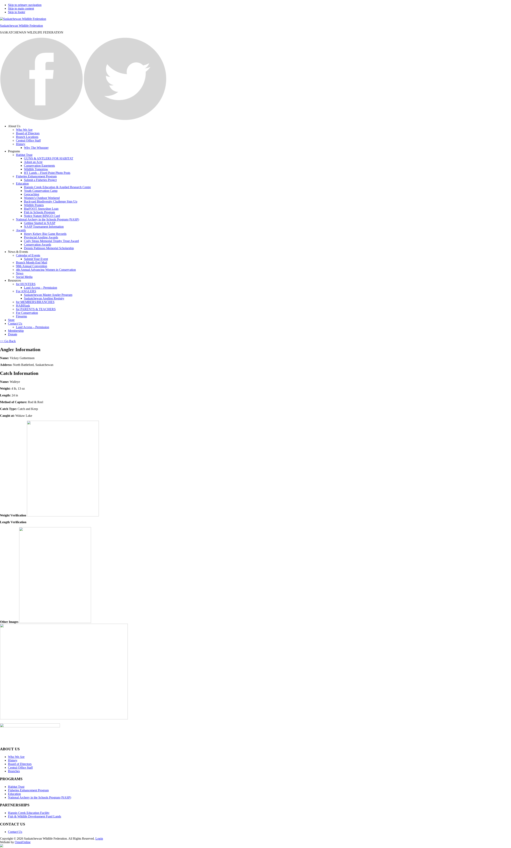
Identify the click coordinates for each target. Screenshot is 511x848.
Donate (12, 334)
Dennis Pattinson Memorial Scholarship (49, 248)
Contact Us (15, 323)
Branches (14, 771)
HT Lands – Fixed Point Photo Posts (47, 172)
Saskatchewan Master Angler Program (48, 294)
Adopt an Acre (33, 162)
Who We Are (24, 129)
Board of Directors (28, 133)
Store (11, 320)
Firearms (21, 316)
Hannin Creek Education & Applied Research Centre (57, 187)
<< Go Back (8, 341)
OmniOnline (23, 842)
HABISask (23, 305)
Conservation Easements (39, 165)
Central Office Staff (28, 140)
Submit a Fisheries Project (40, 180)
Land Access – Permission (40, 287)
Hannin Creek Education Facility (29, 813)
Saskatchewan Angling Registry (44, 298)
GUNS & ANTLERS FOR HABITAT (48, 158)
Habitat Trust (24, 155)
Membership (16, 330)
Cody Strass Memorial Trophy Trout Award (51, 241)
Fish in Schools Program (39, 212)
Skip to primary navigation (25, 5)
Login (99, 838)
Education (22, 183)
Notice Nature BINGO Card (42, 216)
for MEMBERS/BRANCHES (35, 302)
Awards (21, 230)
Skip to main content (21, 8)
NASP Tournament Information (44, 226)
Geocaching (31, 194)
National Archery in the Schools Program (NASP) (47, 219)
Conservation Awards (37, 244)
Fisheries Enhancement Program (36, 176)
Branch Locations (27, 137)
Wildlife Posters (34, 205)
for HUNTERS (26, 284)
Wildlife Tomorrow (36, 169)
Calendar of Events (28, 255)
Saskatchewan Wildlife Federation (21, 25)
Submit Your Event (36, 259)
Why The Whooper (36, 147)
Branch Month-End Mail (31, 262)
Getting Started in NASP (39, 223)
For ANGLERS (26, 291)
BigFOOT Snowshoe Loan (41, 208)
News (19, 273)
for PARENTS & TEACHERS (36, 309)
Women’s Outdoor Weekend (42, 198)
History (20, 144)
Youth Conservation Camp (40, 190)
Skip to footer (16, 12)
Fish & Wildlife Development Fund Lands (34, 816)
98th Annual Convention (31, 266)
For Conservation (27, 312)
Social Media (24, 277)
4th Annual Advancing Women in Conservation (46, 269)
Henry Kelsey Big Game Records (45, 233)
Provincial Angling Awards (41, 237)
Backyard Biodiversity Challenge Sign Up (50, 201)
